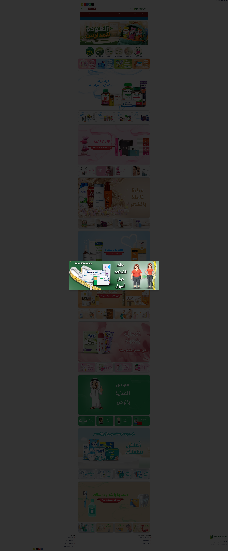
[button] (70, 261)
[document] (114, 275)
